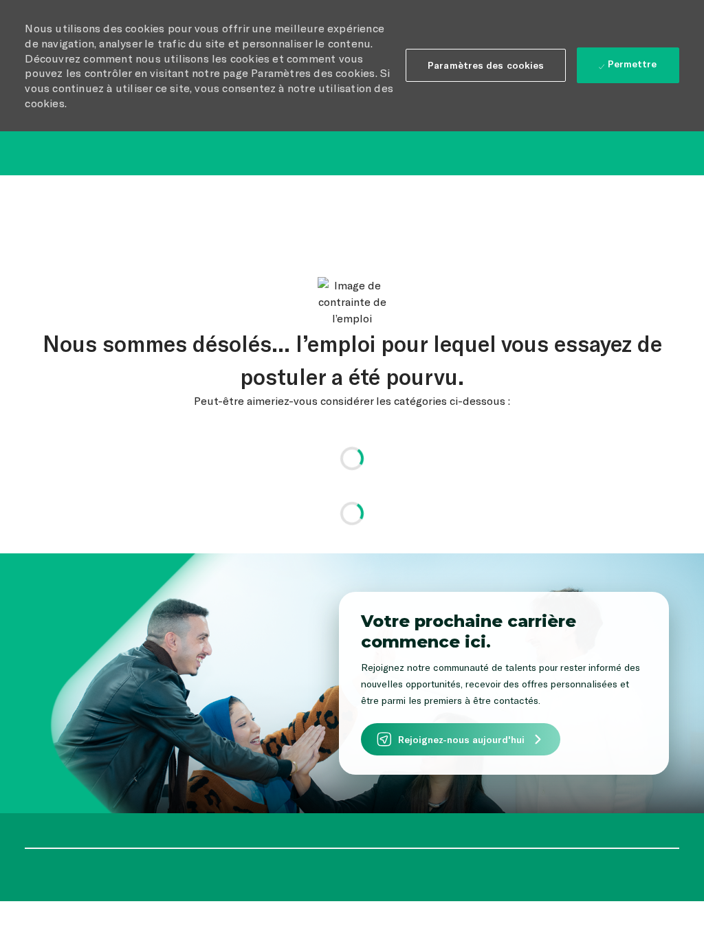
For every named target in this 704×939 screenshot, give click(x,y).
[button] (486, 65)
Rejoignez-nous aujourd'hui (461, 739)
